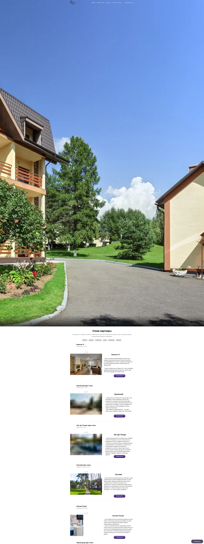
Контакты (119, 2)
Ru (133, 2)
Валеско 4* (85, 340)
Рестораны (108, 2)
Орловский (91, 340)
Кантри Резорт (111, 340)
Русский (104, 340)
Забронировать (197, 541)
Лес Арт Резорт (98, 340)
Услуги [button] (114, 2)
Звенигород (119, 340)
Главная (93, 2)
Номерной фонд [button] (100, 2)
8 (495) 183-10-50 (128, 2)
